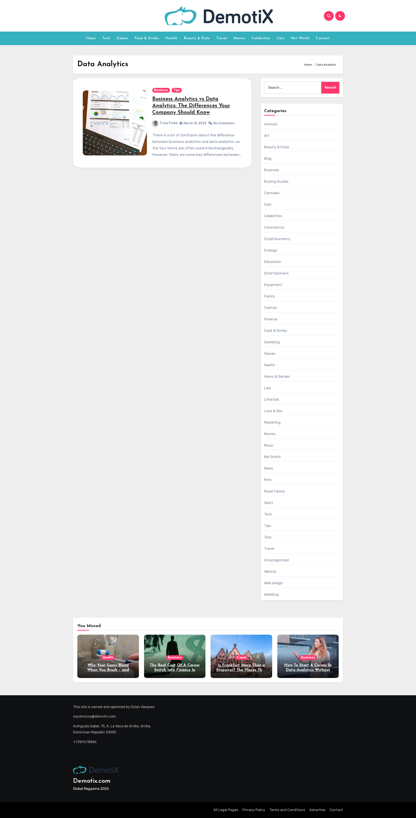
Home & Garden (277, 376)
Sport (268, 503)
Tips (176, 90)
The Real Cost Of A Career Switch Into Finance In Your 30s (175, 670)
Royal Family (274, 491)
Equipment (273, 285)
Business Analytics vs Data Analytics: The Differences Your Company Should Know (191, 106)
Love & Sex (273, 411)
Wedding (271, 594)
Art (267, 136)
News (268, 468)
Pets (268, 480)
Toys (268, 537)
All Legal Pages (225, 810)
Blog (268, 159)
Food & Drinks (147, 38)
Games (122, 38)
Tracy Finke (168, 123)
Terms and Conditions (287, 810)
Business (161, 90)
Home (91, 38)
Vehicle (270, 572)
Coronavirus (274, 227)
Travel (221, 38)
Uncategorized (276, 560)
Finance (270, 319)
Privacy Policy (253, 810)
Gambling (272, 342)
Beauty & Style (197, 38)
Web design (273, 583)
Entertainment (276, 273)
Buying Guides (276, 181)
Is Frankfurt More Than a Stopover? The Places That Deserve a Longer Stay (241, 670)
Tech (106, 38)
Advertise (317, 810)
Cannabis (272, 193)
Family (269, 296)
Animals (270, 124)
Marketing (272, 422)
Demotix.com (91, 781)
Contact (323, 38)
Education (272, 262)
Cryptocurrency (277, 239)
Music (269, 445)
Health (171, 38)
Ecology (270, 250)
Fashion (270, 308)
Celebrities (261, 38)
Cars (280, 38)
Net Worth (300, 38)
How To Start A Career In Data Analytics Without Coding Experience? (308, 670)
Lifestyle (271, 399)
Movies (239, 38)
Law (267, 388)
